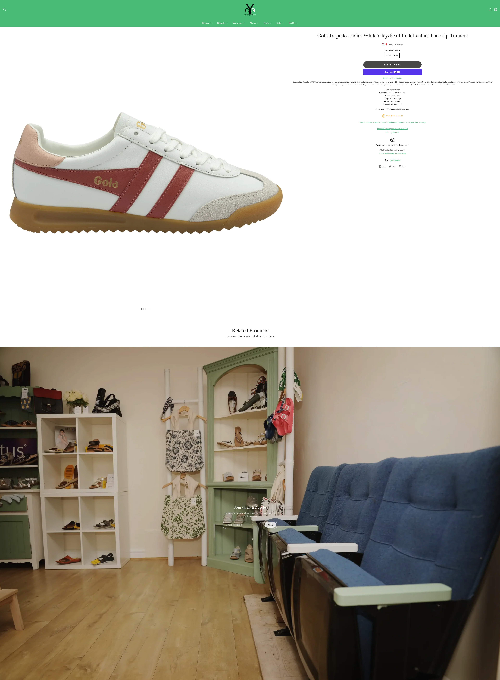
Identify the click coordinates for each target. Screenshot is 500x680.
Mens (253, 23)
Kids (266, 23)
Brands (221, 23)
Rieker (205, 23)
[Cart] (495, 9)
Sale (278, 23)
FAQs (292, 23)
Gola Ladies (395, 160)
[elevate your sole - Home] (250, 9)
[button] (141, 309)
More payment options (392, 78)
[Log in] (490, 9)
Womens (237, 23)
